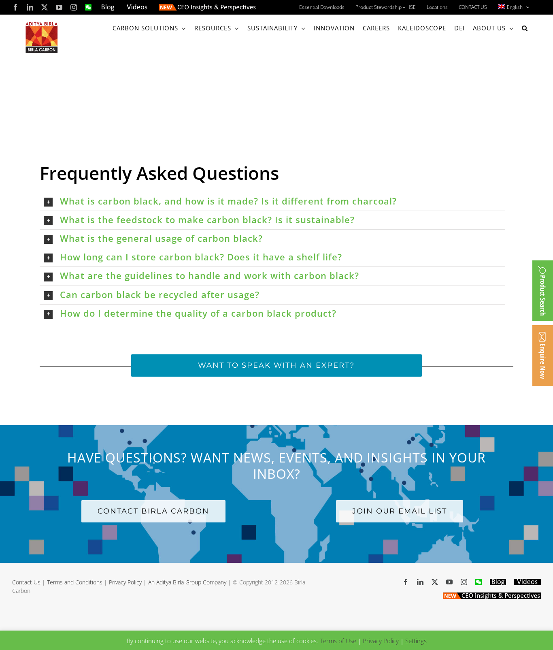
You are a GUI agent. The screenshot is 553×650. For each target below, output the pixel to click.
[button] (525, 28)
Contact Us (26, 582)
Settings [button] (416, 641)
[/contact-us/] (542, 355)
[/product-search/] (542, 290)
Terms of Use (338, 641)
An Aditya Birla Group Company (187, 582)
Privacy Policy (125, 582)
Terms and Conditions (74, 582)
